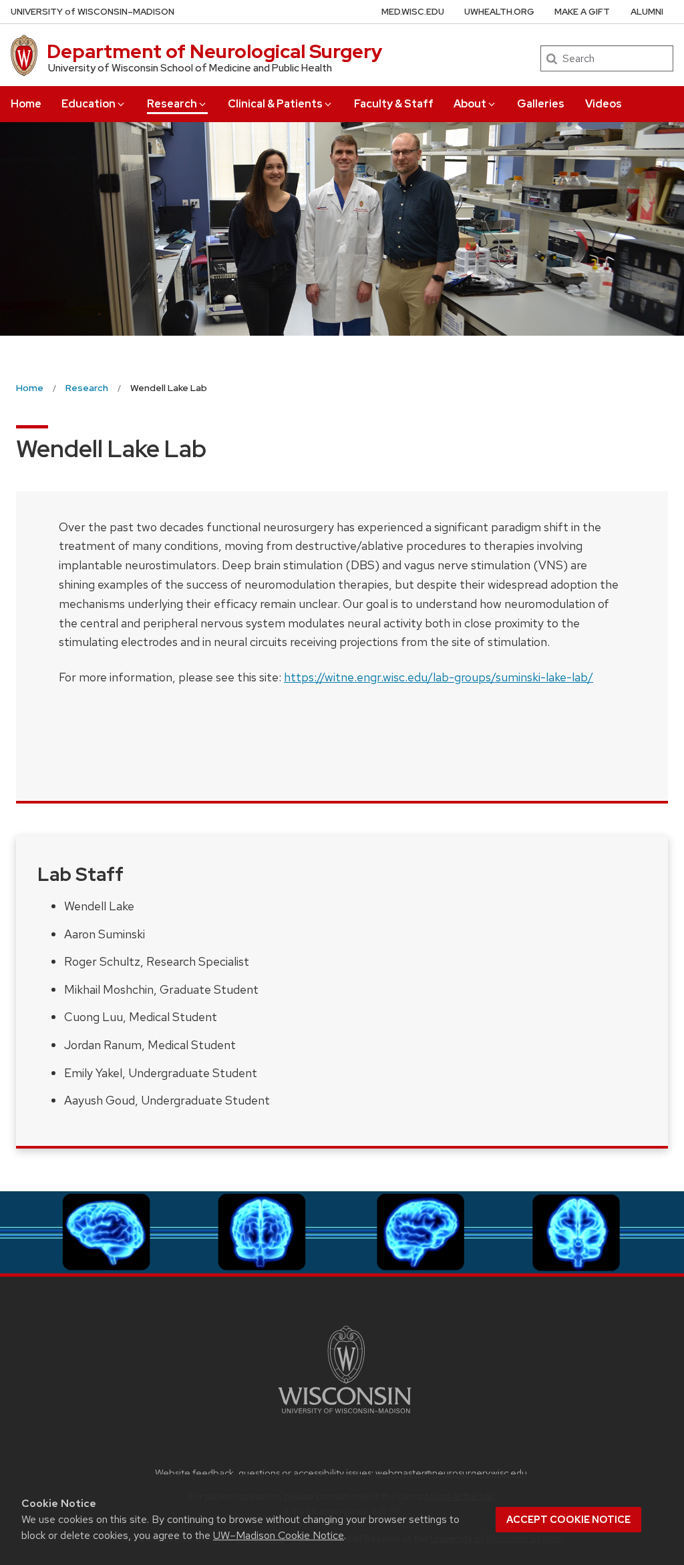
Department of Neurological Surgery (215, 51)
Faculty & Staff (394, 104)
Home (26, 104)
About (470, 104)
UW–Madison (92, 11)
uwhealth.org (499, 11)
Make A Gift (582, 11)
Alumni (647, 11)
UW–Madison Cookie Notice (278, 1535)
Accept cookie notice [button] (568, 1519)
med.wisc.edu (412, 11)
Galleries (540, 104)
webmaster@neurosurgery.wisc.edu (451, 1472)
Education (88, 104)
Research (172, 104)
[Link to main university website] (344, 1416)
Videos (603, 104)
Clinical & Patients (275, 104)
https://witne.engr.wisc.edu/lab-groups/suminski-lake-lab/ (438, 677)
